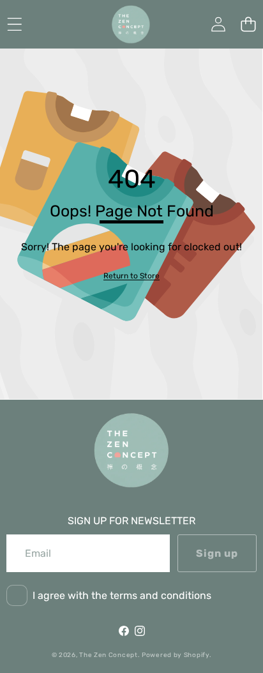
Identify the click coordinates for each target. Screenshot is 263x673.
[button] (248, 24)
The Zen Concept (108, 655)
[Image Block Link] (131, 450)
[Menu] (14, 24)
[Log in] (218, 24)
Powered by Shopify (175, 655)
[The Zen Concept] (131, 24)
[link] (131, 276)
